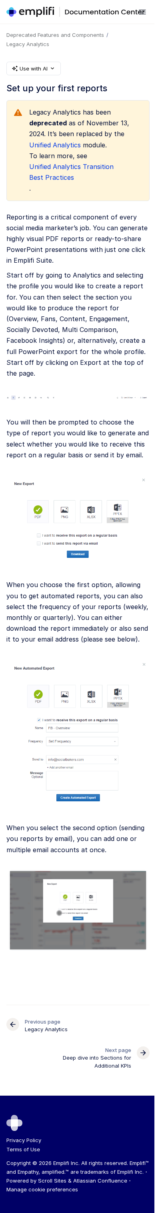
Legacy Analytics (27, 44)
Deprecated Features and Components (55, 35)
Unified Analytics (55, 145)
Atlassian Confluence (100, 1180)
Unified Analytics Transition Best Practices (71, 172)
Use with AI (34, 68)
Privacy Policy (23, 1140)
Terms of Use (23, 1149)
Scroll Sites (52, 1180)
